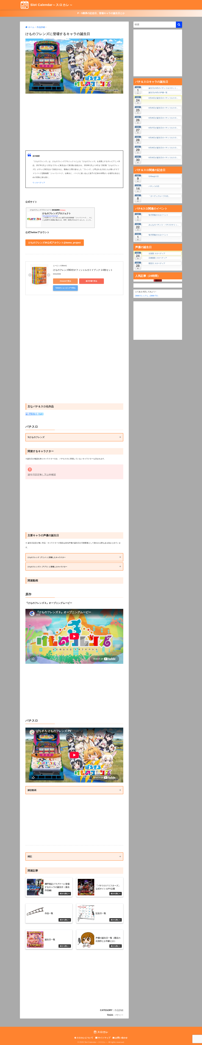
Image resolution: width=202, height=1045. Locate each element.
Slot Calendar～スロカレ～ (51, 5)
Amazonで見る (65, 281)
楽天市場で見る (91, 281)
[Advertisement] (74, 122)
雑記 (30, 856)
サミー (120, 1015)
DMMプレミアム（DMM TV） (146, 296)
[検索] (179, 25)
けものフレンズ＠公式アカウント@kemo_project (54, 242)
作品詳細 (118, 1010)
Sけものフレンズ (36, 437)
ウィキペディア (39, 183)
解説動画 (32, 790)
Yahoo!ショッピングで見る (65, 288)
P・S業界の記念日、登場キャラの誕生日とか (101, 13)
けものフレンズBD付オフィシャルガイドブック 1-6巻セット (83, 270)
